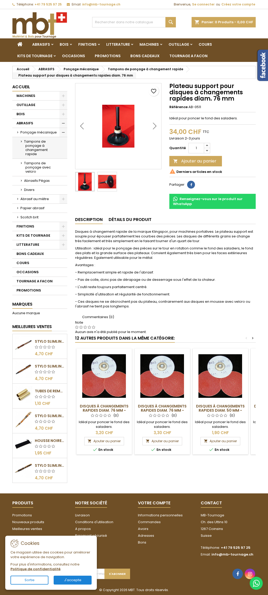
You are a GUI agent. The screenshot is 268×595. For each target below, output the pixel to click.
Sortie (30, 580)
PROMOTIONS (108, 56)
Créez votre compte (238, 4)
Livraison (82, 515)
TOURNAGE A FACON (188, 56)
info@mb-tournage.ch (101, 4)
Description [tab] (89, 220)
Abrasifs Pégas (37, 180)
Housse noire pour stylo (50, 441)
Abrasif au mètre (34, 198)
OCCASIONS (73, 56)
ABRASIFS (41, 44)
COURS (205, 44)
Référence (178, 107)
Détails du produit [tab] (130, 220)
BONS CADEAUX (145, 56)
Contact (211, 503)
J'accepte (72, 580)
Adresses (146, 535)
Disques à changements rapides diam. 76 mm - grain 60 (162, 410)
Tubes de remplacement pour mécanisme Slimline (50, 391)
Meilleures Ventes (32, 327)
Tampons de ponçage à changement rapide (36, 147)
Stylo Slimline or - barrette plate (50, 465)
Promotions (22, 515)
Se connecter (203, 4)
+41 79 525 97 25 (48, 4)
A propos (83, 528)
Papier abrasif (32, 208)
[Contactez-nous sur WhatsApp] (256, 583)
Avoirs (143, 528)
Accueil (21, 87)
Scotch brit (29, 217)
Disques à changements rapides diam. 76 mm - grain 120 (104, 410)
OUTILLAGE (179, 44)
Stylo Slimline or (50, 416)
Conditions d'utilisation (94, 522)
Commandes (149, 522)
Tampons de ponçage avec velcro (37, 167)
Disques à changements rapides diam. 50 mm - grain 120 (220, 410)
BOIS (64, 44)
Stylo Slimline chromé (50, 341)
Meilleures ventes (27, 528)
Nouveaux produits (28, 522)
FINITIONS (87, 44)
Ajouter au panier (194, 161)
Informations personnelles (160, 515)
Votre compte (154, 503)
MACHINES (149, 44)
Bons (142, 542)
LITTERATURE (118, 44)
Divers (29, 189)
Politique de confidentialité (35, 569)
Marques (22, 304)
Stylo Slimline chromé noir (50, 366)
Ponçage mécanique (38, 132)
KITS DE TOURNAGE (34, 56)
